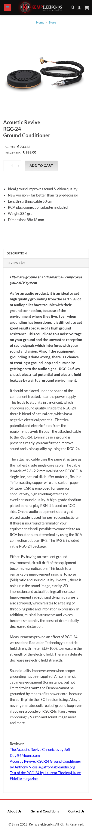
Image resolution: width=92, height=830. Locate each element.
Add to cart (41, 165)
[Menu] (7, 7)
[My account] (79, 7)
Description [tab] (17, 253)
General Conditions (45, 811)
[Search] (72, 7)
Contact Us (76, 811)
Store (52, 22)
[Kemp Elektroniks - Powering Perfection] (41, 7)
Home (40, 22)
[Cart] (87, 7)
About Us (14, 811)
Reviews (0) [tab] (16, 262)
